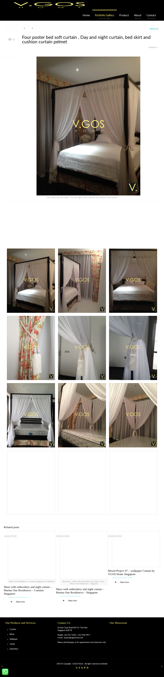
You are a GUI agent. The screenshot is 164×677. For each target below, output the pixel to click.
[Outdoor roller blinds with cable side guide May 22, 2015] (162, 667)
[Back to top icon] (151, 671)
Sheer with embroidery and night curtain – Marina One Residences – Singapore (80, 591)
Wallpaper (14, 639)
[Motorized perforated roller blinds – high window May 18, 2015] (2, 667)
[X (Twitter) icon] (82, 668)
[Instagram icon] (87, 668)
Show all (155, 29)
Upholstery (14, 649)
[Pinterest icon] (85, 668)
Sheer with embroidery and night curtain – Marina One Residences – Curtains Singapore (28, 590)
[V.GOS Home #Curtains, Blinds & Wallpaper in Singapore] (49, 5)
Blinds (12, 634)
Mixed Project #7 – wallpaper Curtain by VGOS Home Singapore (131, 572)
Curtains (13, 629)
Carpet (12, 644)
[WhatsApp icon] (77, 668)
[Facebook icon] (79, 668)
